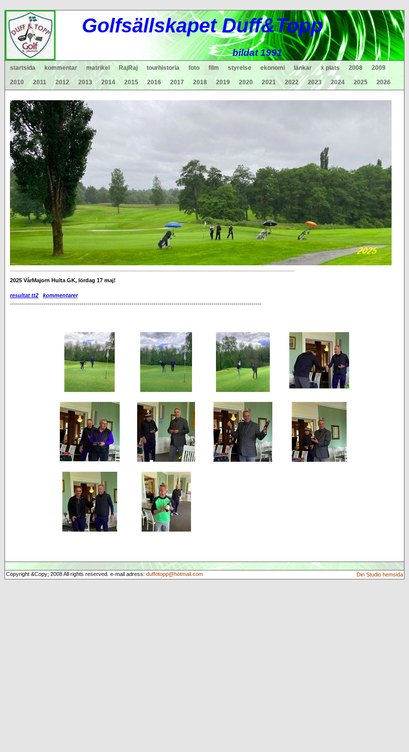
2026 (384, 82)
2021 (269, 82)
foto (194, 67)
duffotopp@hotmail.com (174, 574)
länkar (303, 67)
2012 (62, 82)
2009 (379, 67)
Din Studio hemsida (380, 574)
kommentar (60, 67)
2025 (361, 82)
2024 (338, 82)
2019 (223, 82)
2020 (246, 82)
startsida (22, 67)
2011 (39, 82)
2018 (200, 82)
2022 (292, 82)
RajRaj (128, 67)
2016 (154, 82)
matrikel (98, 67)
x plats (330, 67)
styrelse (239, 67)
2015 (131, 82)
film (213, 67)
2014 (108, 82)
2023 (315, 82)
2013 (85, 82)
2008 (356, 67)
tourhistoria (163, 67)
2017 (177, 82)
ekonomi (272, 67)
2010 (17, 82)
